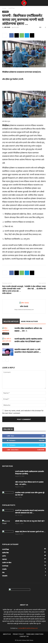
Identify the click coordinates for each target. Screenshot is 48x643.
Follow (41, 440)
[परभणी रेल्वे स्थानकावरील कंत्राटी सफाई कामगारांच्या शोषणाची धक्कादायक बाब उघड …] (7, 513)
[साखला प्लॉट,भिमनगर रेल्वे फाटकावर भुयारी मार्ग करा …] (7, 534)
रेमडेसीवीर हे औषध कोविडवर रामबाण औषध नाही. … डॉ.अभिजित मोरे (35, 287)
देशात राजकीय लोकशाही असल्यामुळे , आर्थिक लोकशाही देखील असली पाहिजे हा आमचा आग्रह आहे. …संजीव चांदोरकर (13, 289)
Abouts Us (7, 634)
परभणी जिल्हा (12, 8)
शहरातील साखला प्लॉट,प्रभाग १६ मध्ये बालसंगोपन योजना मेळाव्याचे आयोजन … (28, 350)
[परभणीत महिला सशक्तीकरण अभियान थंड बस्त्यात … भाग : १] (7, 331)
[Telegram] (27, 35)
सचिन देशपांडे (7, 27)
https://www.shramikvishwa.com (24, 309)
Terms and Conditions (34, 634)
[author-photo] (24, 303)
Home (4, 8)
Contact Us (24, 636)
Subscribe (40, 449)
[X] (16, 35)
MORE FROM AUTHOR (29, 321)
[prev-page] (3, 360)
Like (43, 436)
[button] (3, 3)
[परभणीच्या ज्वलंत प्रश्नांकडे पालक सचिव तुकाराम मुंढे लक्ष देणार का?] (7, 495)
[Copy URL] (32, 35)
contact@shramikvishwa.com (28, 628)
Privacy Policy (18, 634)
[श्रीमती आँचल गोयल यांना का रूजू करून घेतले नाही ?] (7, 524)
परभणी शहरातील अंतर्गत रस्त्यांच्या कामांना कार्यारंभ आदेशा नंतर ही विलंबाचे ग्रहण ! (28, 340)
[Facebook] (11, 35)
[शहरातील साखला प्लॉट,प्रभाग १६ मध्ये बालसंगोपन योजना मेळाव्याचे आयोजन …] (7, 352)
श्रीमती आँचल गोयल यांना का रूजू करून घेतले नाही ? (30, 521)
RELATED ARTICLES (11, 321)
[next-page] (7, 360)
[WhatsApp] (22, 35)
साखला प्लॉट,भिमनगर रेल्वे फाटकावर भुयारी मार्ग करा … (30, 531)
